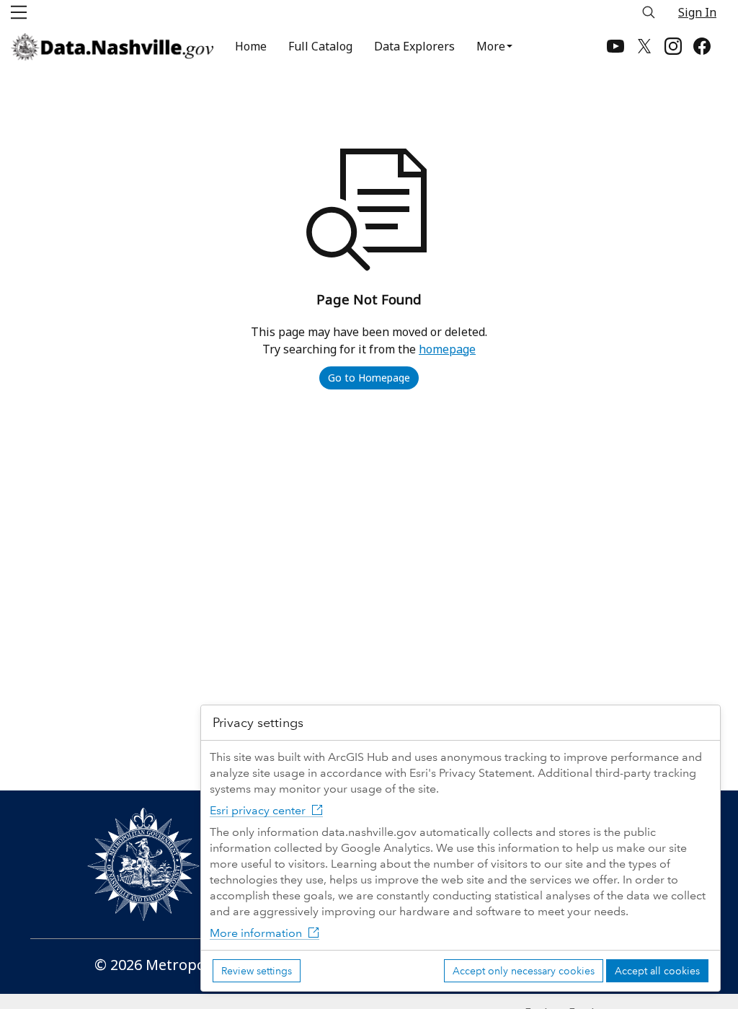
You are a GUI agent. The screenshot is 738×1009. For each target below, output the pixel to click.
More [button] (490, 46)
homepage (447, 349)
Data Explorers (414, 46)
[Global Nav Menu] (18, 12)
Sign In (697, 12)
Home (251, 46)
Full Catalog (320, 46)
